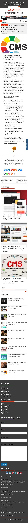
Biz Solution (12, 4)
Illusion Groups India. (12, 143)
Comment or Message (7, 444)
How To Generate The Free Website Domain (12, 246)
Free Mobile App (21, 2)
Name (3, 422)
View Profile (20, 164)
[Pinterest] (12, 169)
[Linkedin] (9, 169)
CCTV (23, 4)
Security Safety (4, 388)
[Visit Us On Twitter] (15, 473)
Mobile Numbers (6, 437)
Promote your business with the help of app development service (21, 180)
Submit (4, 464)
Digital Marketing (5, 391)
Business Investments (6, 396)
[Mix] (16, 169)
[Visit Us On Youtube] (18, 473)
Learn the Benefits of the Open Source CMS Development (12, 279)
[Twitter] (7, 169)
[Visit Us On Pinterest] (21, 473)
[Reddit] (14, 169)
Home (4, 2)
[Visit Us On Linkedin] (9, 473)
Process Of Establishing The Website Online (12, 215)
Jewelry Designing (19, 4)
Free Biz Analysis (7, 4)
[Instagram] (9, 173)
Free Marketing (15, 2)
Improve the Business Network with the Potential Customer (7, 180)
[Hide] (2, 25)
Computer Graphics (5, 393)
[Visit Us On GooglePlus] (12, 473)
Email (3, 429)
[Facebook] (5, 169)
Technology (4, 390)
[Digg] (19, 169)
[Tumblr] (5, 173)
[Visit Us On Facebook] (7, 473)
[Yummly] (12, 173)
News (2, 387)
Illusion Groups (14, 9)
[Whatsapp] (7, 173)
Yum (3, 24)
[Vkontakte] (21, 169)
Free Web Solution (9, 2)
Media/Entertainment (6, 394)
